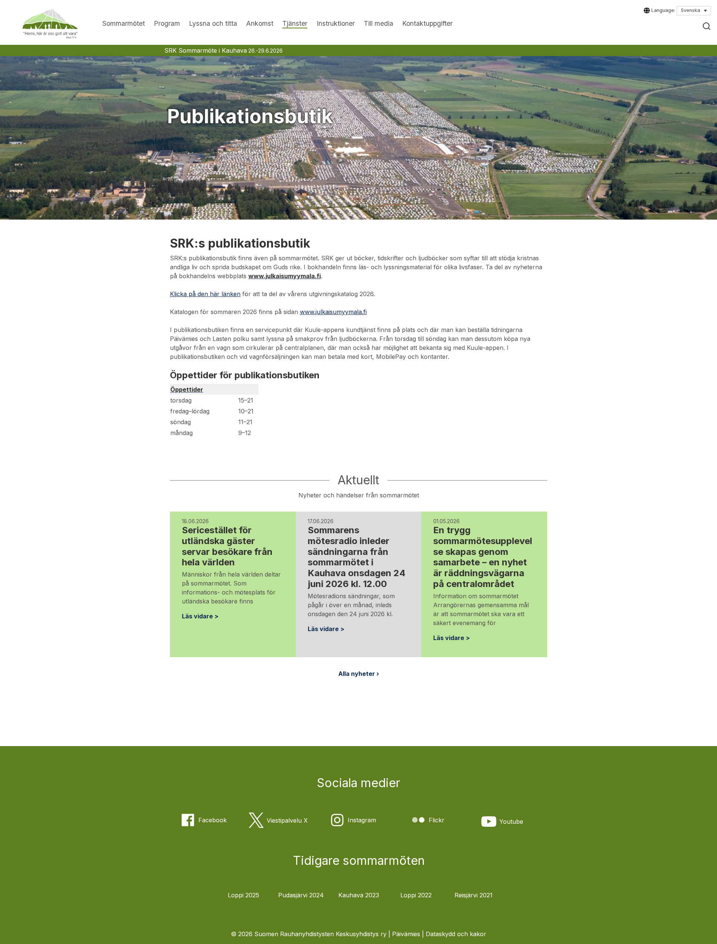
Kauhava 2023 (358, 895)
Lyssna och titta (213, 23)
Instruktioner (336, 23)
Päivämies (406, 934)
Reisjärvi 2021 (473, 895)
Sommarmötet (123, 23)
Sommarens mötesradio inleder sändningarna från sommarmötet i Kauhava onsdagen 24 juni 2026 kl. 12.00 (357, 557)
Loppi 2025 (243, 895)
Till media (378, 23)
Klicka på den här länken (205, 294)
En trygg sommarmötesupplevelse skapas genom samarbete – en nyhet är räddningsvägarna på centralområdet (482, 557)
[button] (706, 26)
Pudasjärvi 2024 (301, 895)
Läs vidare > (200, 616)
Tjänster (294, 23)
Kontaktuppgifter (427, 23)
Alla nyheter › (358, 673)
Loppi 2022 (416, 895)
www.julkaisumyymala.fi (333, 312)
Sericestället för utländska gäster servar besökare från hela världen (227, 546)
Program (167, 23)
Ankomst (259, 23)
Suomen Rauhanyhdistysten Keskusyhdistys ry (320, 934)
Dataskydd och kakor (456, 934)
